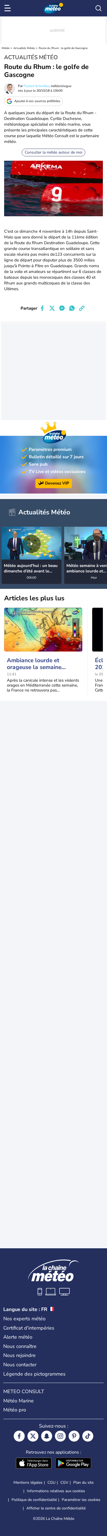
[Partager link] (82, 308)
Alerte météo (17, 1337)
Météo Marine (18, 1400)
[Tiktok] (87, 1436)
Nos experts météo (24, 1318)
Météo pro (14, 1410)
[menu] (8, 8)
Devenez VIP (57, 483)
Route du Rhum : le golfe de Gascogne (63, 48)
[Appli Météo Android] (73, 1464)
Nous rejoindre (19, 1355)
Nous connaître (19, 1346)
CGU (51, 1482)
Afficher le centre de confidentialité (56, 1508)
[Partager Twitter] (52, 308)
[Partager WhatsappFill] (72, 308)
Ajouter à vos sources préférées (37, 101)
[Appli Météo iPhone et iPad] (34, 1464)
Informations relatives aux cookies (56, 1491)
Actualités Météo (24, 48)
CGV (64, 1482)
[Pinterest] (74, 1436)
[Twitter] (32, 1436)
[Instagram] (60, 1436)
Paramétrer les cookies (81, 1500)
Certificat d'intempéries (28, 1328)
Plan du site (83, 1482)
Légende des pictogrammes (34, 1374)
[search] (98, 8)
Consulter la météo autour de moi (53, 152)
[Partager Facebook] (42, 308)
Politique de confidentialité (34, 1499)
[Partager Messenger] (62, 308)
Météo (6, 48)
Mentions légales (28, 1482)
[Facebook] (19, 1436)
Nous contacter (19, 1364)
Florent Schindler (36, 86)
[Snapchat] (46, 1436)
